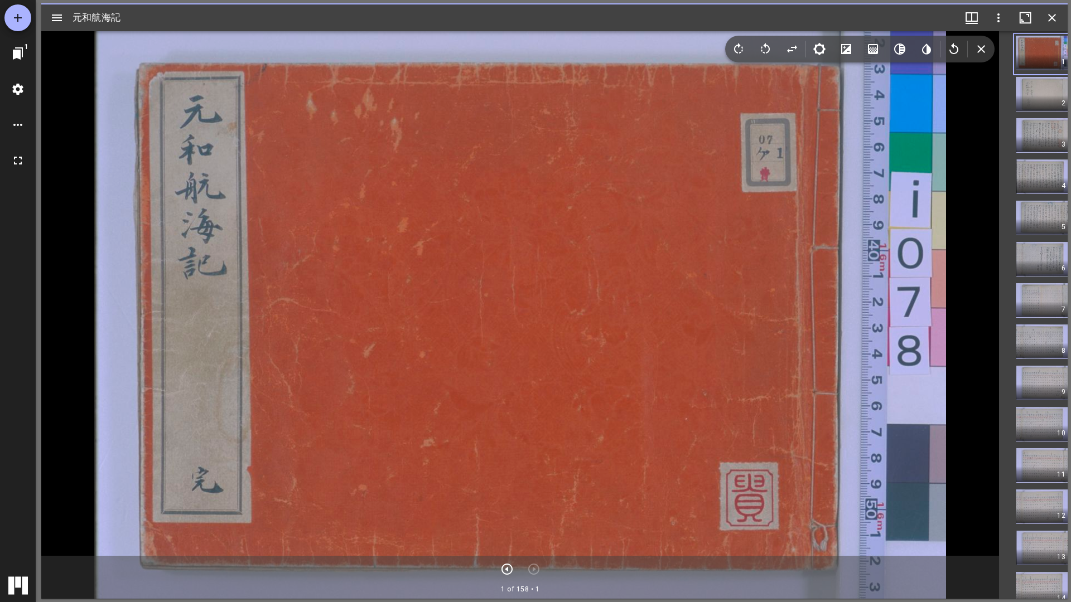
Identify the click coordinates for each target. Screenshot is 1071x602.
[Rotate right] (738, 49)
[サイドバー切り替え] (57, 17)
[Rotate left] (765, 49)
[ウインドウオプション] (998, 17)
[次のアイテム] (507, 569)
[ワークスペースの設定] (17, 89)
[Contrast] (846, 49)
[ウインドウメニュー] (971, 17)
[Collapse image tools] (981, 49)
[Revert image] (953, 49)
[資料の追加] (17, 17)
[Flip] (792, 49)
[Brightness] (819, 49)
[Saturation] (873, 49)
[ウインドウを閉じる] (1052, 17)
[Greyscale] (899, 49)
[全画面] (17, 160)
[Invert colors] (926, 49)
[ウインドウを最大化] (1025, 17)
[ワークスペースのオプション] (17, 124)
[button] (1042, 54)
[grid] (1033, 315)
